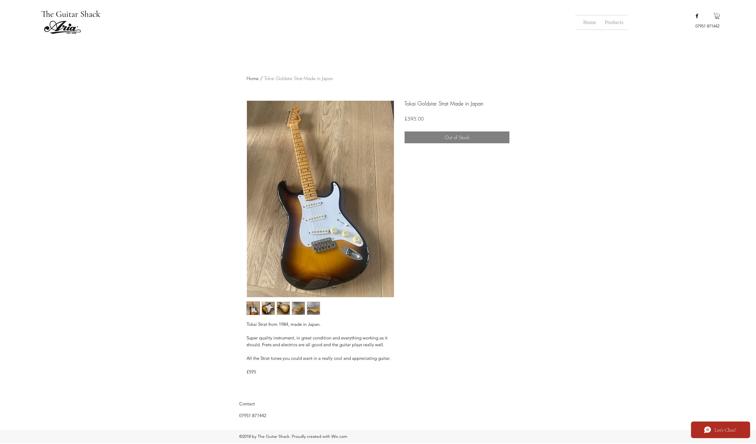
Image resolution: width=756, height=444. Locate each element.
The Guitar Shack (71, 14)
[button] (717, 16)
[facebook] (697, 16)
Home (252, 78)
